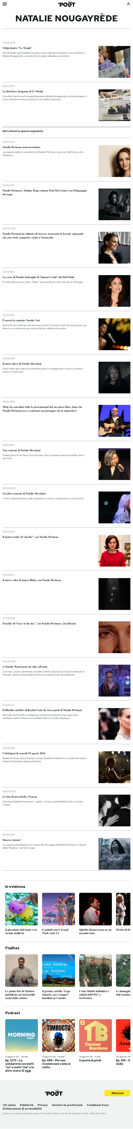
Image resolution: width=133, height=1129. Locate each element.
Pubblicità (26, 1105)
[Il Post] (66, 4)
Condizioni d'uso (98, 1105)
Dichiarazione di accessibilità (22, 1108)
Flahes (12, 948)
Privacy (43, 1105)
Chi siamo (9, 1105)
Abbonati (117, 1093)
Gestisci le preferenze (67, 1105)
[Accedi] (128, 4)
